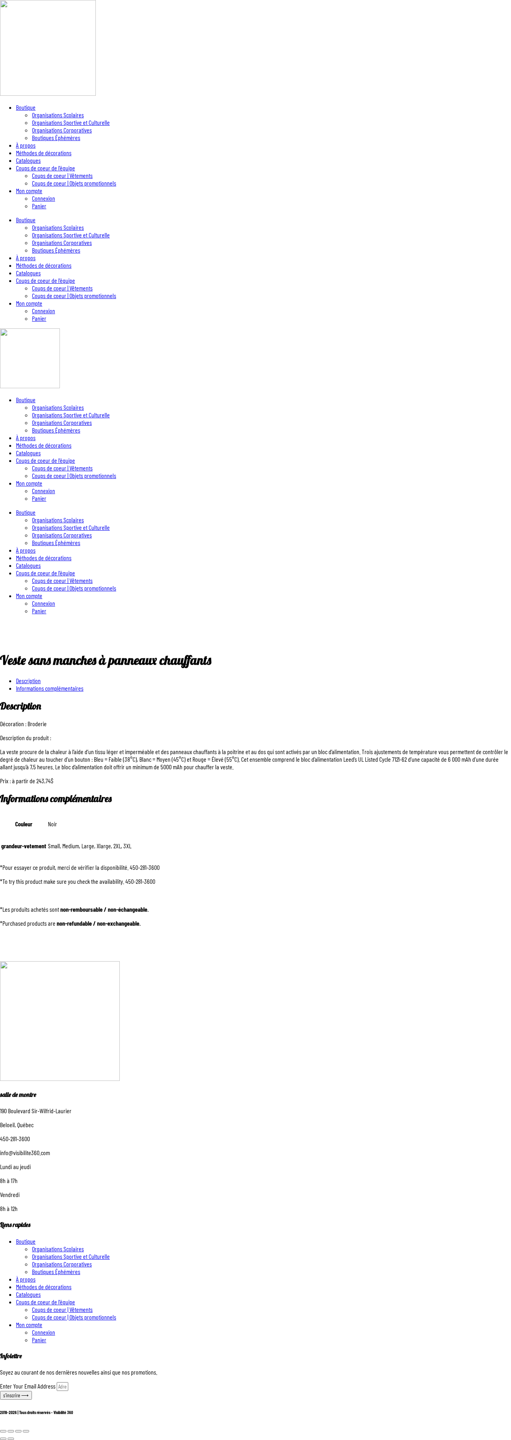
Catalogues (28, 160)
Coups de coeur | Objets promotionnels (74, 183)
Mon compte (29, 190)
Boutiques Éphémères (56, 137)
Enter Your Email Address (28, 1386)
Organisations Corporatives (62, 130)
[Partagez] (18, 1431)
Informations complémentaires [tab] (49, 688)
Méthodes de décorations (43, 152)
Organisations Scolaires (58, 115)
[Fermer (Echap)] (26, 1431)
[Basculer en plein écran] (11, 1431)
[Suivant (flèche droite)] (11, 1439)
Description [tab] (28, 680)
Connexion (43, 198)
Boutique (26, 107)
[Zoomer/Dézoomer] (3, 1431)
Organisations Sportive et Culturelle (71, 122)
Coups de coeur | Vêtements (62, 175)
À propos (26, 145)
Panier (39, 205)
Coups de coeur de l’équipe (45, 168)
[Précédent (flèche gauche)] (3, 1439)
